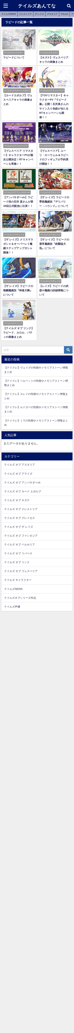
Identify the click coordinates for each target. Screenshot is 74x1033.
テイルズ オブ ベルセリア (19, 544)
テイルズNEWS (9, 14)
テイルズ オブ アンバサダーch (22, 482)
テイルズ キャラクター (17, 580)
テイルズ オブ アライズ (18, 473)
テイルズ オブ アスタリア (19, 464)
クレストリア (25, 14)
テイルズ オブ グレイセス (19, 518)
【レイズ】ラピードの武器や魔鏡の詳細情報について (53, 290)
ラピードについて (13, 57)
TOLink (64, 14)
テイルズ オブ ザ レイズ (18, 526)
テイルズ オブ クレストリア (21, 509)
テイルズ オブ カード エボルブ (22, 491)
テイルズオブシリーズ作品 (20, 597)
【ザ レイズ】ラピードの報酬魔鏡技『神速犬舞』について (18, 290)
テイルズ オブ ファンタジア (21, 535)
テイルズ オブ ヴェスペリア (21, 571)
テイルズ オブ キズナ (17, 500)
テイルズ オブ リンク (17, 562)
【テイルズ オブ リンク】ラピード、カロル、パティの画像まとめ (18, 332)
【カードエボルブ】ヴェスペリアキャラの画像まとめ (17, 99)
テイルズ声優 (12, 606)
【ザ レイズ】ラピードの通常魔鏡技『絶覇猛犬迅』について (54, 243)
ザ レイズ (39, 14)
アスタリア (52, 14)
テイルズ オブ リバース (18, 553)
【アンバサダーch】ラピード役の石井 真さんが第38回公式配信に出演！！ (18, 201)
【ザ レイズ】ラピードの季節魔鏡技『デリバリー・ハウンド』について (54, 201)
